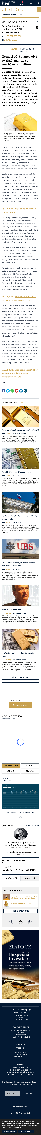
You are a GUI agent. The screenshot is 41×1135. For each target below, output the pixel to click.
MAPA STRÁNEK (20, 1057)
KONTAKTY (20, 1045)
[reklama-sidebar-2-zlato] (20, 964)
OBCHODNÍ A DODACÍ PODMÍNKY (20, 1072)
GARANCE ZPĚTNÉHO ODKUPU (20, 1074)
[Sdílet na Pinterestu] (16, 391)
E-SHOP (20, 1064)
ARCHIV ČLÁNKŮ (20, 1013)
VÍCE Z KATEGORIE (20, 677)
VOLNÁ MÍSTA (20, 1052)
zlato (30, 52)
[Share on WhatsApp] (12, 391)
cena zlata (12, 52)
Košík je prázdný (20, 705)
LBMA (7, 779)
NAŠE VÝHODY (20, 1035)
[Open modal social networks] (25, 391)
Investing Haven (9, 169)
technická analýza (22, 52)
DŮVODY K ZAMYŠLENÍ (20, 1037)
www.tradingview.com (8, 719)
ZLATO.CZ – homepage (20, 1010)
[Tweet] (8, 391)
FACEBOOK (20, 1048)
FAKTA (20, 1017)
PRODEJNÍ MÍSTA (20, 1055)
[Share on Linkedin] (21, 391)
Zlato (21, 402)
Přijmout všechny (9, 1131)
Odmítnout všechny (25, 1131)
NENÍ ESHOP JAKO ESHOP (20, 1070)
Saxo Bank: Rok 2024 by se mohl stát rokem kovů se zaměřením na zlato (20, 373)
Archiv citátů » (32, 825)
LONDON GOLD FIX (20, 1019)
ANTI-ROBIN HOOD (20, 1015)
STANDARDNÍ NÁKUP (20, 1068)
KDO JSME (20, 1033)
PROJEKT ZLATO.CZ (20, 1027)
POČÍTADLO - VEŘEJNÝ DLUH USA (20, 815)
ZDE (19, 1127)
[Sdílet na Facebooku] (3, 391)
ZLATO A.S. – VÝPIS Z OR (20, 1030)
